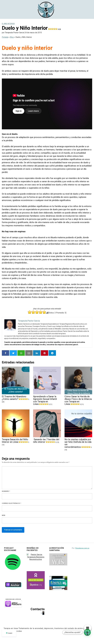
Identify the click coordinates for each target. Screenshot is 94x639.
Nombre (6, 491)
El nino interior (8, 24)
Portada (5, 37)
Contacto (38, 609)
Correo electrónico (11, 503)
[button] (87, 632)
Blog (12, 37)
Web (3, 515)
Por (80, 548)
